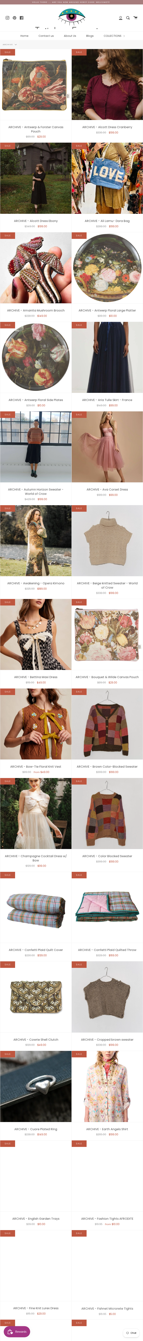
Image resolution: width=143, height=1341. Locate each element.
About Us (70, 36)
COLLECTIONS (113, 36)
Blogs (90, 36)
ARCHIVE (8, 44)
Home (24, 36)
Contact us (46, 36)
